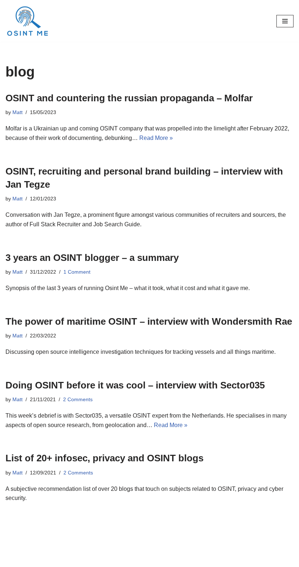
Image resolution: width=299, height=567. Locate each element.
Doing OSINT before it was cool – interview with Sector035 (135, 385)
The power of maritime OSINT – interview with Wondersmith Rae (148, 321)
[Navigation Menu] (285, 21)
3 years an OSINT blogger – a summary (92, 257)
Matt (17, 112)
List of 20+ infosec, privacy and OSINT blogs (104, 458)
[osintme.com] (27, 21)
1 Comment (76, 272)
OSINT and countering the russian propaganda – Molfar (129, 98)
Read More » (156, 138)
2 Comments (78, 399)
